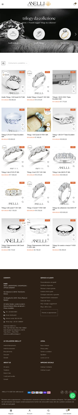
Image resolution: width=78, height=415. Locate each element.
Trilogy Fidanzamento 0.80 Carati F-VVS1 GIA (38, 246)
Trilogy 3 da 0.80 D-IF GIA (61, 172)
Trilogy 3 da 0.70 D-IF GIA (10, 172)
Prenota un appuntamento (49, 312)
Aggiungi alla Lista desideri (22, 87)
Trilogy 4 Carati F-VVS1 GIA (36, 208)
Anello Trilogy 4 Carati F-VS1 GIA (38, 97)
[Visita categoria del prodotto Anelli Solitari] (13, 34)
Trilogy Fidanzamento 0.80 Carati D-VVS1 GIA (13, 246)
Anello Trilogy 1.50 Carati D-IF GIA (13, 97)
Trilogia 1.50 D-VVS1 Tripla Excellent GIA (61, 98)
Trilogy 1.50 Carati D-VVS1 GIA (37, 135)
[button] (74, 4)
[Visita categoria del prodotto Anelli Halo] (65, 34)
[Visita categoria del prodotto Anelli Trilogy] (39, 34)
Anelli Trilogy (39, 43)
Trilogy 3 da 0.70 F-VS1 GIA (36, 172)
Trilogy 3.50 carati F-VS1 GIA (11, 208)
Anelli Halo (65, 43)
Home (24, 23)
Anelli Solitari (13, 43)
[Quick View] (22, 91)
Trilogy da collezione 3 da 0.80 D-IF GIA (64, 209)
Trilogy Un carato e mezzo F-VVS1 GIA (64, 246)
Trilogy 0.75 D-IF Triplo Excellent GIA (12, 135)
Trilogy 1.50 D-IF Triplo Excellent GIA (63, 135)
